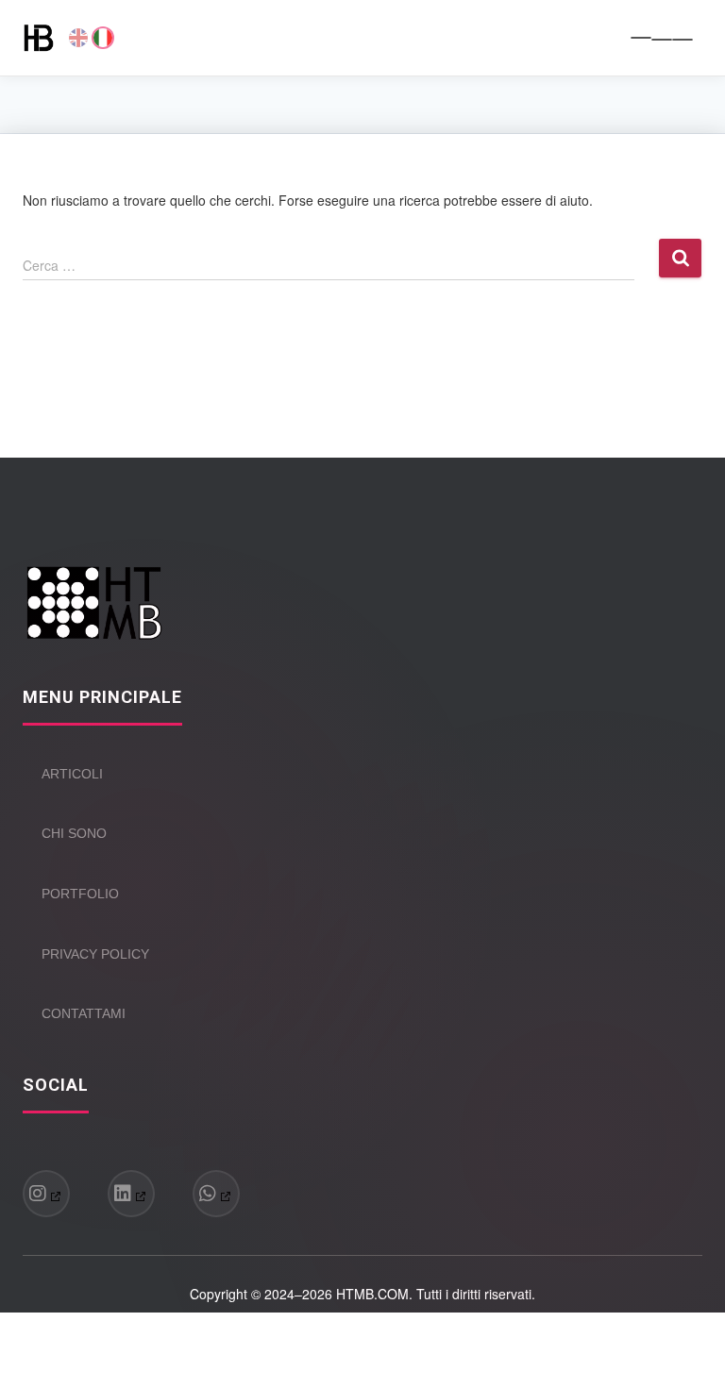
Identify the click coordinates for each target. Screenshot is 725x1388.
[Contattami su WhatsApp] (216, 1193)
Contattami (84, 1013)
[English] (78, 37)
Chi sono (74, 833)
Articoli (72, 773)
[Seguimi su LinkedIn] (131, 1193)
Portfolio (80, 893)
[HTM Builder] (46, 38)
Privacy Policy (95, 954)
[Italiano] (102, 37)
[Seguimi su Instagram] (46, 1193)
